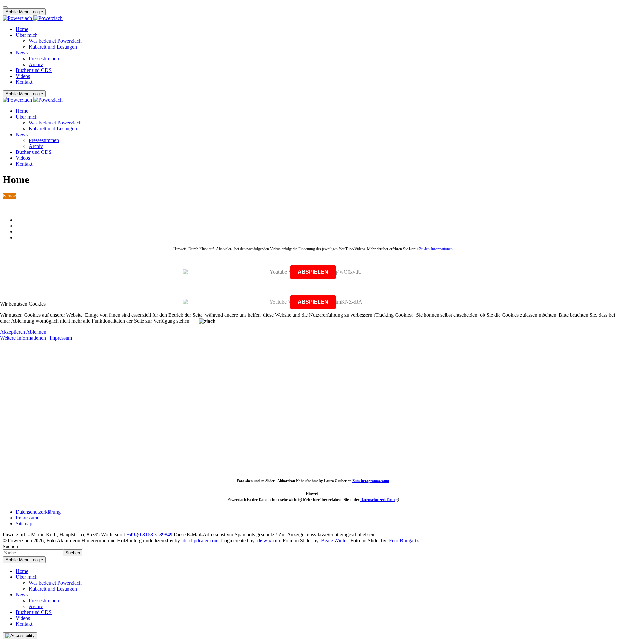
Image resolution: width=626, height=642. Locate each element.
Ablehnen (36, 332)
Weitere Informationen (23, 338)
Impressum (61, 338)
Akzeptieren (12, 332)
